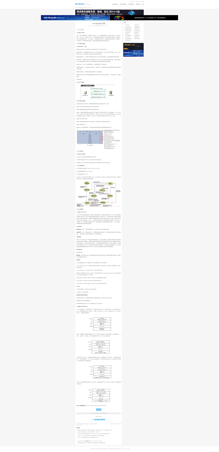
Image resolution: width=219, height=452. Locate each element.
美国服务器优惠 (137, 38)
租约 (104, 419)
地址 (95, 419)
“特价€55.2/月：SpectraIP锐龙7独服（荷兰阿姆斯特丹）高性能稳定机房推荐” (91, 435)
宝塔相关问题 (127, 32)
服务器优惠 (114, 4)
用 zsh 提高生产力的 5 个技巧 (116, 423)
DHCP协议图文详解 (98, 23)
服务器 (101, 419)
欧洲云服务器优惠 (128, 35)
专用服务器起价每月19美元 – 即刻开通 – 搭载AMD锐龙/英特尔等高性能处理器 (91, 442)
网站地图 (127, 448)
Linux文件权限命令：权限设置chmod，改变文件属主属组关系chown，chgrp (86, 424)
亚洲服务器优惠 (137, 27)
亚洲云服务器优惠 (128, 27)
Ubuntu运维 (136, 24)
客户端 (98, 419)
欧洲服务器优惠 (137, 35)
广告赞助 (142, 1)
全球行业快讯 (136, 29)
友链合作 (137, 1)
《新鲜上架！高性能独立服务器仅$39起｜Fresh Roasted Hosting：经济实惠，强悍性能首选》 (94, 433)
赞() (99, 409)
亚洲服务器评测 (128, 29)
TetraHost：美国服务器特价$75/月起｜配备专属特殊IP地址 (88, 437)
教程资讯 (138, 4)
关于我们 (132, 1)
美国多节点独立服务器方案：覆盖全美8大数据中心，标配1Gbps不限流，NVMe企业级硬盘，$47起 (95, 430)
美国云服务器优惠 (128, 38)
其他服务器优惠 (137, 30)
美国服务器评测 (128, 40)
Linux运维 (88, 7)
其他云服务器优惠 (128, 30)
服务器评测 (79, 4)
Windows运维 (127, 26)
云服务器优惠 (123, 4)
